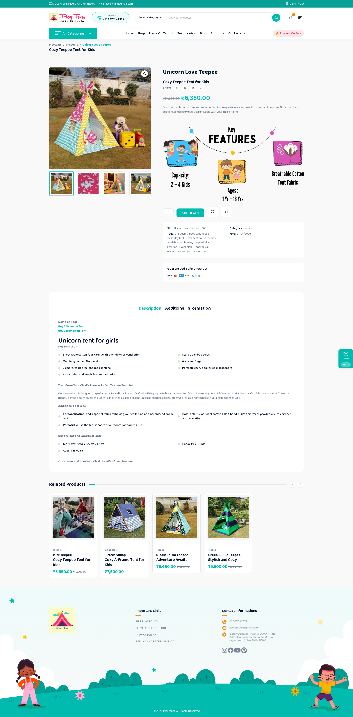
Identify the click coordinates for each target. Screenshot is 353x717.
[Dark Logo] (67, 17)
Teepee (247, 228)
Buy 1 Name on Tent (71, 326)
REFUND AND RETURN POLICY (155, 642)
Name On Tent (159, 33)
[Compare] (226, 211)
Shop (141, 33)
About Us (217, 33)
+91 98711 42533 (113, 19)
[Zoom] (144, 73)
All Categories (73, 33)
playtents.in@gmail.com (118, 3)
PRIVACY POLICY (146, 635)
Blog (203, 33)
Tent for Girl (201, 247)
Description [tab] (150, 309)
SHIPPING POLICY (147, 622)
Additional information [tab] (188, 309)
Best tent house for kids (201, 238)
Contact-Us (236, 33)
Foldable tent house (179, 242)
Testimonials (186, 33)
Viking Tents (111, 550)
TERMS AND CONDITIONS (151, 628)
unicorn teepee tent (179, 251)
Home (129, 33)
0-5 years (181, 234)
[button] (276, 18)
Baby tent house (199, 234)
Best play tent (175, 238)
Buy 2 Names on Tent (72, 331)
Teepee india (201, 242)
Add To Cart (190, 212)
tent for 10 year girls (179, 247)
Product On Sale (290, 33)
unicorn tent (200, 251)
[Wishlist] (212, 211)
